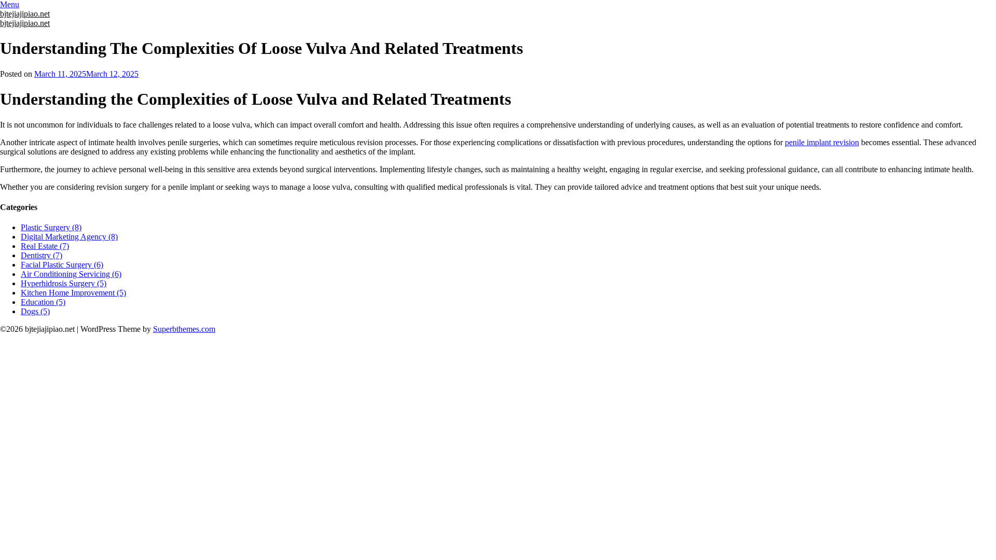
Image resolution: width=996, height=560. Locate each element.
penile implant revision (822, 142)
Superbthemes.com (184, 329)
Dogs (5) (35, 311)
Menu (9, 4)
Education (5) (43, 302)
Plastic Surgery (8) (51, 227)
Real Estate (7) (45, 246)
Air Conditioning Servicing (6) (71, 274)
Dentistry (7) (41, 255)
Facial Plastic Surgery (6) (62, 264)
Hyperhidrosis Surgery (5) (63, 283)
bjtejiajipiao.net (25, 13)
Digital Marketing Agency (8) (69, 236)
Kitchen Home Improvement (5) (73, 292)
